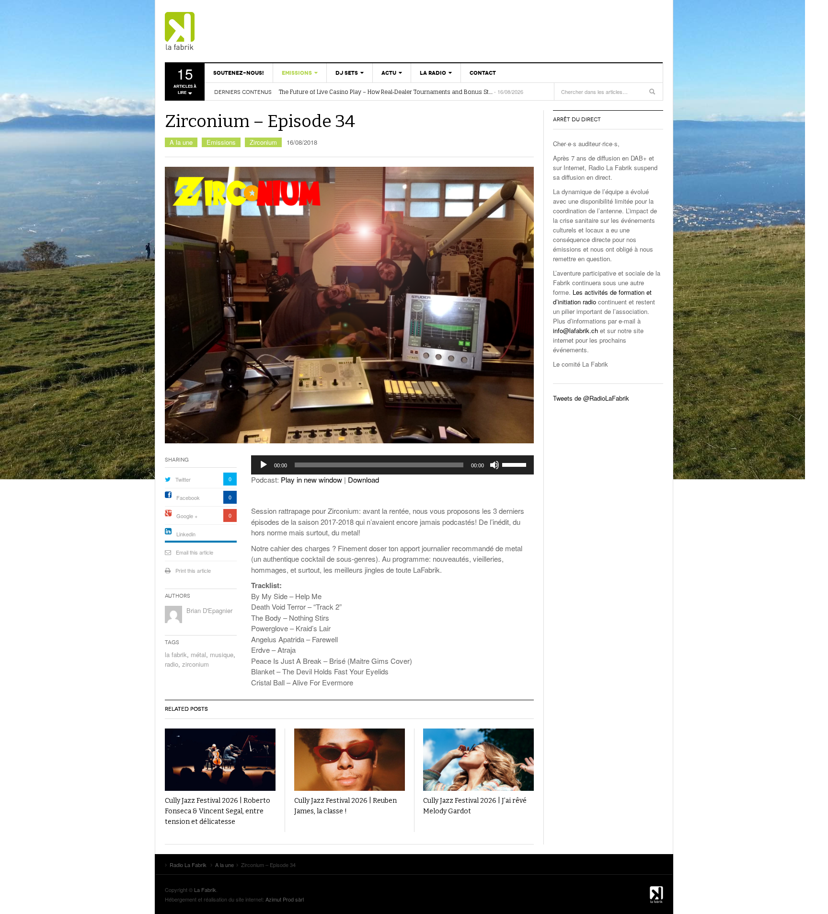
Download (363, 479)
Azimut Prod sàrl (284, 899)
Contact (483, 72)
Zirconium (263, 142)
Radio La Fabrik (220, 31)
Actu (388, 72)
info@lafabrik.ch (575, 330)
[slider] (515, 464)
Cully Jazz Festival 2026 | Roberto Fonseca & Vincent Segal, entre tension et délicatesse (217, 811)
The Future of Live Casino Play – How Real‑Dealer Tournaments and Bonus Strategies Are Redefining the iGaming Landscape (386, 92)
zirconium (195, 664)
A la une (181, 142)
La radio (433, 72)
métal (198, 654)
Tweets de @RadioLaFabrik (591, 398)
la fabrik (176, 654)
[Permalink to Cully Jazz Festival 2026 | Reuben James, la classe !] (349, 760)
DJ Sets (346, 72)
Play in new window (311, 479)
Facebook (188, 497)
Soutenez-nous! (238, 72)
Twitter (183, 479)
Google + (186, 516)
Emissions (297, 72)
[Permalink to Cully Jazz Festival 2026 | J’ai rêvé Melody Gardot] (478, 760)
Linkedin (186, 534)
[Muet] (494, 465)
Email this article (194, 552)
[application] (392, 464)
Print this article (193, 570)
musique (221, 654)
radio (171, 664)
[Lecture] (263, 465)
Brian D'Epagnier (209, 610)
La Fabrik (205, 889)
